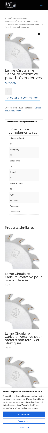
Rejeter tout (24, 428)
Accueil (8, 18)
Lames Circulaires (24, 21)
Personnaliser (24, 421)
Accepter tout (24, 414)
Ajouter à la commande (23, 97)
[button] (39, 34)
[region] (24, 410)
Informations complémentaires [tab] (22, 122)
